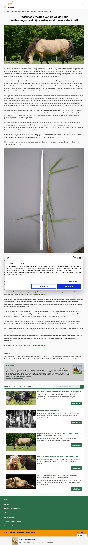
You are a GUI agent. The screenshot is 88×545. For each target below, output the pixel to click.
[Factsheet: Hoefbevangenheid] (21, 419)
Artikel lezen (76, 403)
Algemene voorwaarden (11, 513)
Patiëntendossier (9, 500)
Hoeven (24, 11)
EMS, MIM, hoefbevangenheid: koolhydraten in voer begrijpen (59, 391)
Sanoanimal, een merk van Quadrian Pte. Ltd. (22, 532)
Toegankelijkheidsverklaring (12, 521)
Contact (6, 504)
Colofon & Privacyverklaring (12, 508)
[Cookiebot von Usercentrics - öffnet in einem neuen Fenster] (73, 257)
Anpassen (43, 286)
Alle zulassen (69, 286)
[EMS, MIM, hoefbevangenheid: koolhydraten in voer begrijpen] (21, 398)
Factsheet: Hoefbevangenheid (48, 410)
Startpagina (7, 11)
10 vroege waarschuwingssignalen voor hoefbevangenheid (58, 456)
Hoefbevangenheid (31, 11)
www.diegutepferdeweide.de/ (14, 378)
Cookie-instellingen (10, 526)
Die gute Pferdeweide (39, 345)
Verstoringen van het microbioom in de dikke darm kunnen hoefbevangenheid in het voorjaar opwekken (58, 476)
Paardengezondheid (16, 11)
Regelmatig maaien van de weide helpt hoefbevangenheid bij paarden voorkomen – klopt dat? (59, 434)
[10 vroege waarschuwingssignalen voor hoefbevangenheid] (21, 462)
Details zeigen (73, 281)
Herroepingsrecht (9, 517)
